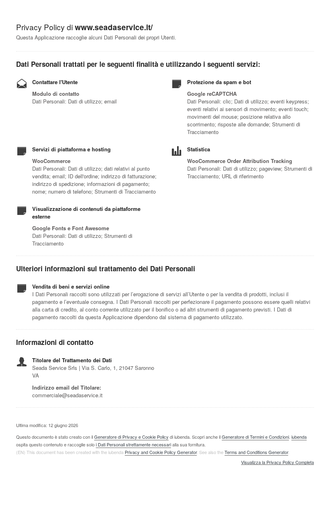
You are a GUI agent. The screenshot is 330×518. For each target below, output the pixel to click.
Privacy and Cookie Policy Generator (161, 452)
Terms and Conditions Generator (256, 452)
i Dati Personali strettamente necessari (133, 444)
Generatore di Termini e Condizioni (255, 436)
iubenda (299, 436)
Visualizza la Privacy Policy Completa (277, 462)
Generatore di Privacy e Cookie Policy (131, 436)
